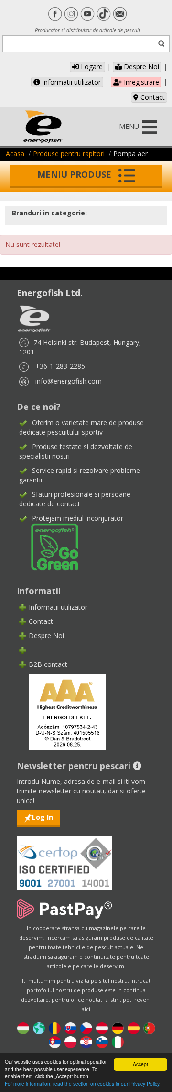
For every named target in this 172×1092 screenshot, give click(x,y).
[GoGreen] (48, 546)
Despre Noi (140, 66)
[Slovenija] (102, 1041)
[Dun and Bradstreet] (61, 711)
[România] (55, 1027)
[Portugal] (149, 1027)
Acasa (15, 153)
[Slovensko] (70, 1027)
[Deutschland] (118, 1027)
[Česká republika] (86, 1027)
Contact (152, 97)
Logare (91, 66)
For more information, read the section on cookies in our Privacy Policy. (83, 1083)
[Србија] (55, 1041)
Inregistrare (140, 81)
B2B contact (48, 664)
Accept (140, 1064)
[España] (133, 1027)
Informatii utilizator (70, 81)
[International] (39, 1027)
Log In (42, 817)
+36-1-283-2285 (60, 366)
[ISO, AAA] (64, 857)
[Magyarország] (23, 1027)
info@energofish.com (68, 380)
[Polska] (70, 1041)
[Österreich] (102, 1027)
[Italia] (118, 1041)
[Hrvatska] (86, 1041)
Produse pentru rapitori (69, 153)
